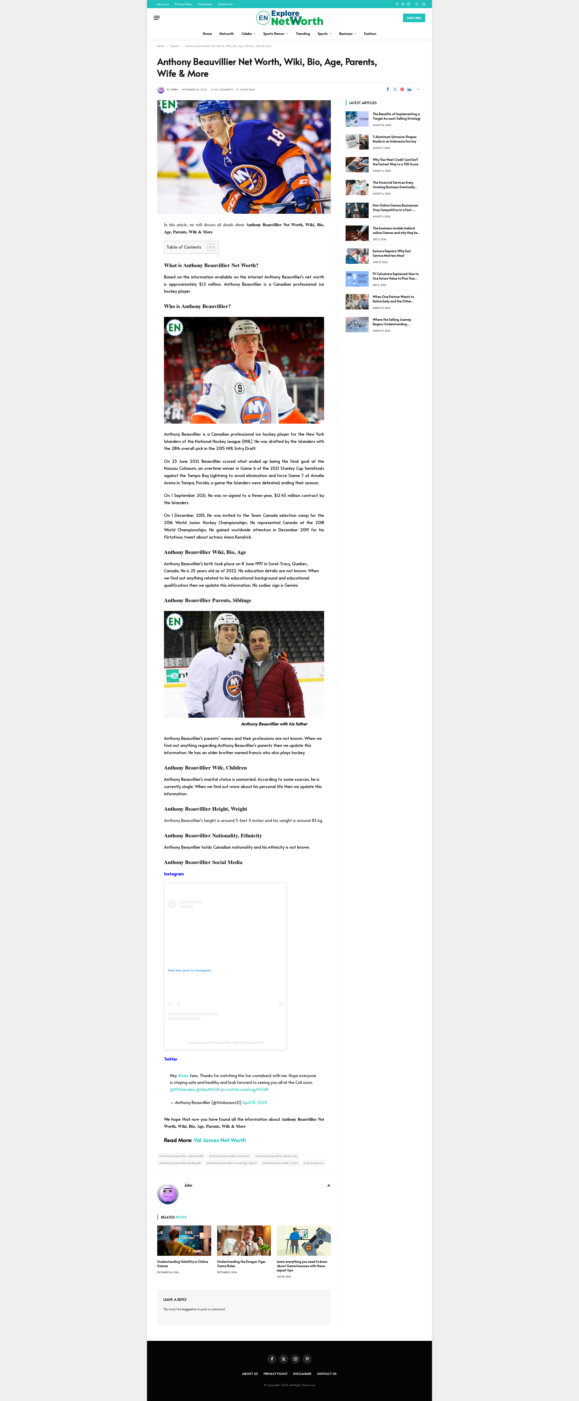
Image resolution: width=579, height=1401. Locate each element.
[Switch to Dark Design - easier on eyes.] (416, 4)
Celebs (247, 33)
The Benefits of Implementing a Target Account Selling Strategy (396, 116)
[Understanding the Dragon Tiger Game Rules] (244, 1240)
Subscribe (414, 18)
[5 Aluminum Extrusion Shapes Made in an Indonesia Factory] (357, 142)
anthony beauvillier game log (276, 1156)
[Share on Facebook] (387, 89)
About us (163, 4)
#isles (183, 1075)
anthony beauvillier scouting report (231, 1163)
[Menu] (157, 18)
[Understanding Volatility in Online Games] (184, 1240)
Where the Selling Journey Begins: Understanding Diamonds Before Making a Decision (393, 321)
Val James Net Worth (220, 1140)
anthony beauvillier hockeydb (180, 1163)
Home (207, 33)
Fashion (370, 33)
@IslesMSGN (208, 1089)
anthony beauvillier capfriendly (181, 1156)
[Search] (423, 4)
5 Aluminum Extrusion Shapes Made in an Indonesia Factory (395, 139)
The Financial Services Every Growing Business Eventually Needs (394, 184)
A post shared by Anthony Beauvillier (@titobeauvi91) (225, 1042)
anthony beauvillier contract (229, 1156)
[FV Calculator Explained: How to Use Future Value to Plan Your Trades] (357, 279)
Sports (323, 33)
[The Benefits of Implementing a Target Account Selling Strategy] (357, 119)
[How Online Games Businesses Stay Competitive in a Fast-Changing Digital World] (357, 210)
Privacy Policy (183, 4)
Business (346, 33)
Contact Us (225, 4)
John (174, 89)
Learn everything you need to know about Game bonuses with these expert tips (302, 1265)
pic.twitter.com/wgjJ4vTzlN (244, 1089)
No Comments (223, 89)
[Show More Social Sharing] (418, 89)
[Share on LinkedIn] (409, 89)
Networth (226, 33)
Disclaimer (205, 4)
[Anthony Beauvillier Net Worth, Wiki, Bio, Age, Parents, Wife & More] (244, 157)
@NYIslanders (182, 1089)
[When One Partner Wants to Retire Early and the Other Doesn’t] (357, 301)
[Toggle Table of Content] (209, 247)
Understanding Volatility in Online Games (182, 1263)
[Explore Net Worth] (289, 17)
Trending (303, 33)
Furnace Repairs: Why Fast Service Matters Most (392, 253)
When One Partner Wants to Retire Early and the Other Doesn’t (393, 299)
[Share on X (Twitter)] (395, 89)
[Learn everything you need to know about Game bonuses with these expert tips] (304, 1240)
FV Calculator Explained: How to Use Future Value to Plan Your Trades (396, 276)
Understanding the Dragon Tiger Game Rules (241, 1263)
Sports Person (273, 33)
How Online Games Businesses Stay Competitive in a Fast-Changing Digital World (395, 207)
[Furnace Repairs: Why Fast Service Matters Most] (357, 256)
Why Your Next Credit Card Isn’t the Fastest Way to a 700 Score (395, 161)
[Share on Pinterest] (402, 89)
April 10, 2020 (254, 1102)
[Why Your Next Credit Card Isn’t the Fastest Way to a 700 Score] (357, 164)
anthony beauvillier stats (280, 1163)
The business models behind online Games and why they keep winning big (397, 230)
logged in (189, 1309)
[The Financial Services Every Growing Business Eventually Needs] (357, 187)
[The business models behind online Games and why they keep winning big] (357, 233)
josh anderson (314, 1163)
